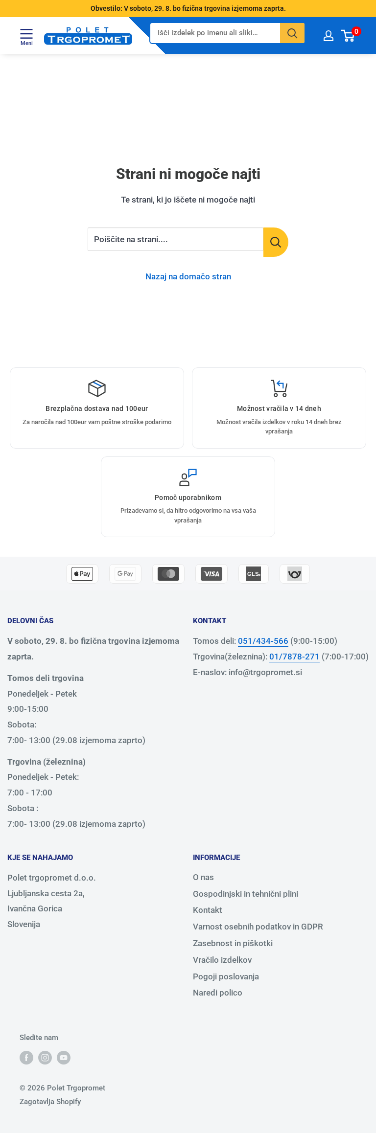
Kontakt (207, 910)
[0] (348, 35)
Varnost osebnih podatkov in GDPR (258, 926)
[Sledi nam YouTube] (63, 1057)
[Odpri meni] (26, 33)
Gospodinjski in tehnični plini (245, 894)
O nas (203, 877)
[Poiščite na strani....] (275, 242)
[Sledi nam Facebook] (26, 1057)
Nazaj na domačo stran (188, 276)
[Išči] (292, 33)
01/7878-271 (294, 656)
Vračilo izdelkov (222, 960)
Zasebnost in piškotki (233, 943)
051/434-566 (263, 641)
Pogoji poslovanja (226, 976)
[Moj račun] (328, 35)
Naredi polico (217, 992)
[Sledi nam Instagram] (45, 1057)
